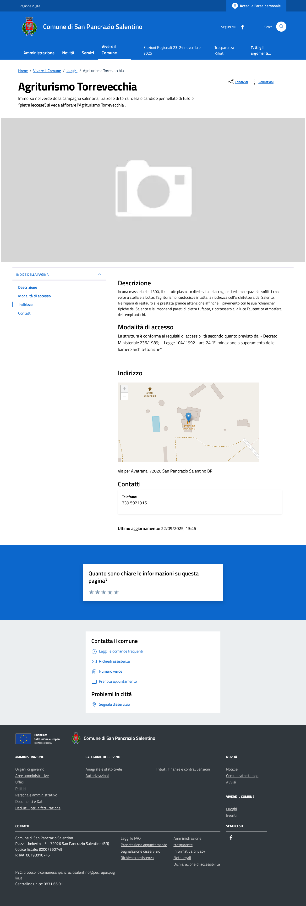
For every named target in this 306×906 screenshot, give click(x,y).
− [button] (124, 396)
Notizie (232, 769)
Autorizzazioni (97, 775)
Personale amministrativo (36, 795)
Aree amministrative (32, 775)
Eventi (231, 815)
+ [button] (124, 389)
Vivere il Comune (109, 49)
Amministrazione (39, 53)
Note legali (182, 858)
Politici (20, 788)
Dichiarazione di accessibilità (197, 864)
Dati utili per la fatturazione (37, 808)
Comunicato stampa (242, 775)
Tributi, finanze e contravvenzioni (183, 769)
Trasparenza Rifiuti (224, 50)
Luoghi (231, 809)
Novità (68, 53)
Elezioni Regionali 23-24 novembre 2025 (172, 50)
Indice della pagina (32, 274)
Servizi (88, 53)
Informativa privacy (189, 851)
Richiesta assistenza (137, 858)
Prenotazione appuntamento (144, 845)
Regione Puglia (30, 5)
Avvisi (231, 782)
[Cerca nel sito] (281, 27)
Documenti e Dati (29, 801)
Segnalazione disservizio (140, 851)
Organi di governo (29, 769)
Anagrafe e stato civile (104, 769)
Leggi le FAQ (131, 838)
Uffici (19, 782)
